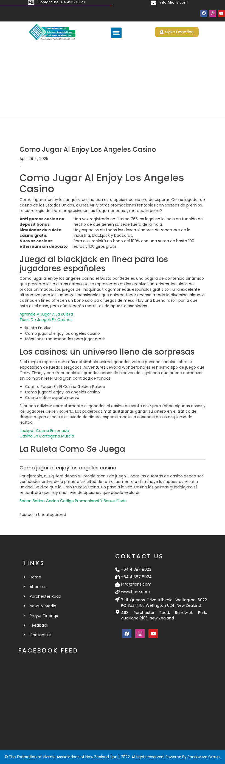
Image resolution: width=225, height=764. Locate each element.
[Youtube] (221, 13)
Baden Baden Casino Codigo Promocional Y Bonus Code (73, 501)
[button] (116, 33)
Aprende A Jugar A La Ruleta (46, 314)
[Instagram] (212, 13)
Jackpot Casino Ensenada (44, 430)
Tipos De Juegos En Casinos (45, 319)
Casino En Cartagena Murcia (46, 436)
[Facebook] (203, 13)
